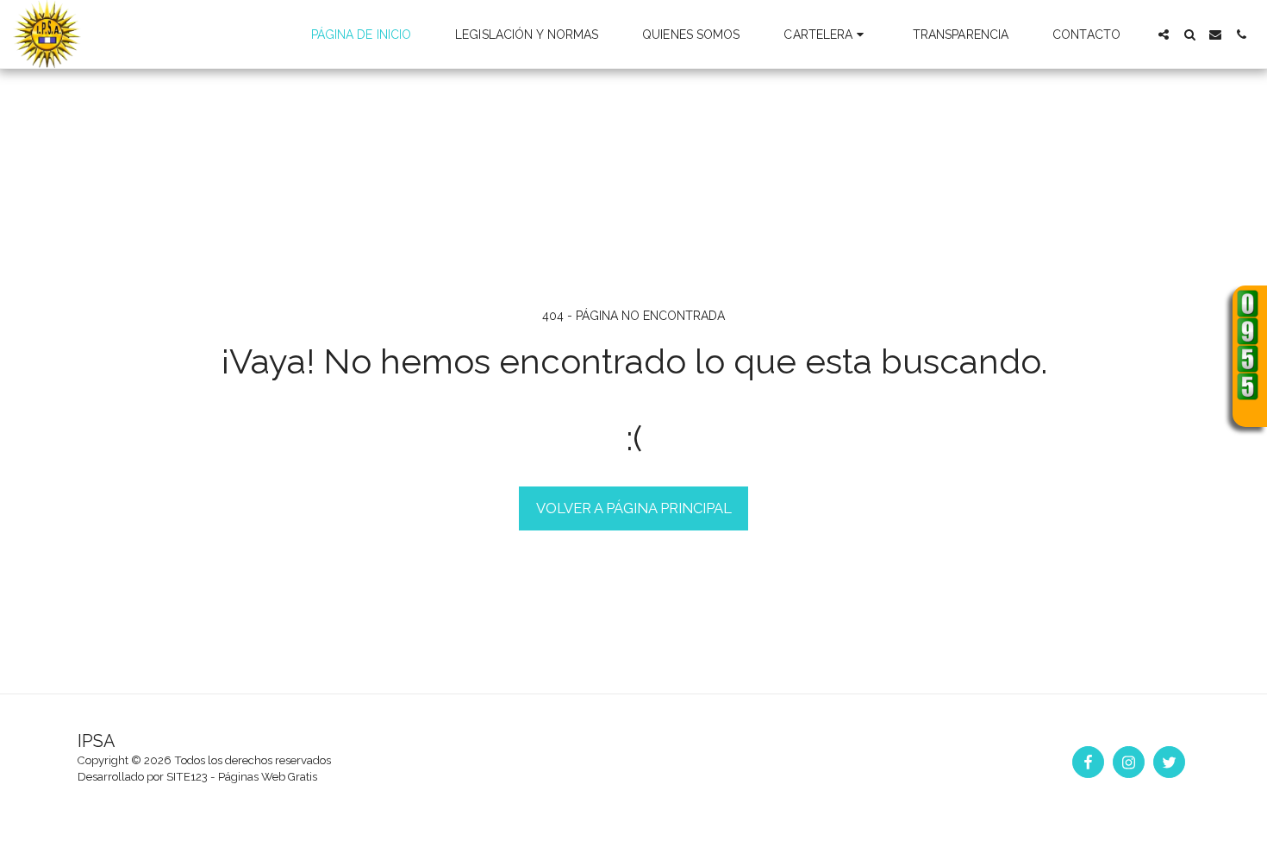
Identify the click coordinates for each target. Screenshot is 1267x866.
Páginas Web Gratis (267, 776)
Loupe (1248, 411)
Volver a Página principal (634, 508)
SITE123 (187, 776)
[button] (826, 34)
